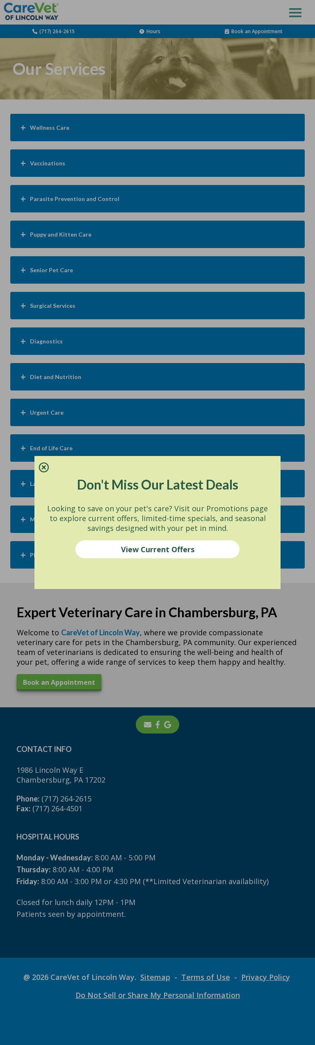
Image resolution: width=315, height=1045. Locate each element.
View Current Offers (157, 549)
